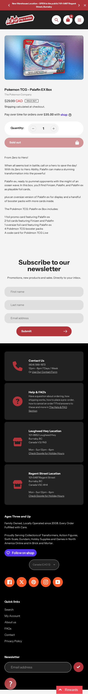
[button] (10, 684)
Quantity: (17, 128)
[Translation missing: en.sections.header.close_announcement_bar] (85, 5)
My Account (12, 616)
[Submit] (78, 667)
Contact (10, 635)
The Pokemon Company (18, 94)
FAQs (8, 628)
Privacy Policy (13, 641)
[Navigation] (79, 19)
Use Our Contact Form (44, 371)
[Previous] (9, 5)
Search (9, 609)
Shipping (10, 106)
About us (10, 622)
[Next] (79, 5)
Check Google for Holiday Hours (46, 453)
